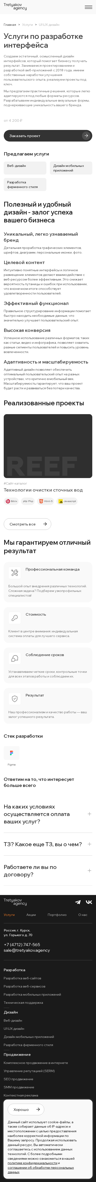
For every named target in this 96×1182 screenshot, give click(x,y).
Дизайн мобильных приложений (29, 1037)
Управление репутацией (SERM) (29, 1071)
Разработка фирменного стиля (28, 1045)
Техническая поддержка (23, 1002)
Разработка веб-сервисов (24, 986)
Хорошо (21, 1109)
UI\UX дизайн (14, 1029)
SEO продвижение (18, 1079)
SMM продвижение (19, 1087)
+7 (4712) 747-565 (22, 944)
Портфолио (57, 915)
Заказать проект (25, 135)
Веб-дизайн (13, 1020)
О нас (83, 915)
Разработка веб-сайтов (22, 978)
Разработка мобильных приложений (32, 994)
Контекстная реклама (21, 1095)
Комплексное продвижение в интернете (36, 1063)
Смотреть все (23, 524)
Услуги (9, 915)
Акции (31, 915)
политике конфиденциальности (32, 1163)
